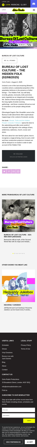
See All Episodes (9, 60)
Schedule (5, 345)
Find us (4, 390)
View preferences (13, 442)
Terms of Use (25, 349)
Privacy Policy (26, 345)
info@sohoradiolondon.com (11, 386)
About (4, 366)
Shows (4, 349)
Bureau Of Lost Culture (13, 56)
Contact (4, 369)
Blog (3, 362)
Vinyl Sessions (7, 352)
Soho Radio (6, 82)
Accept (30, 442)
